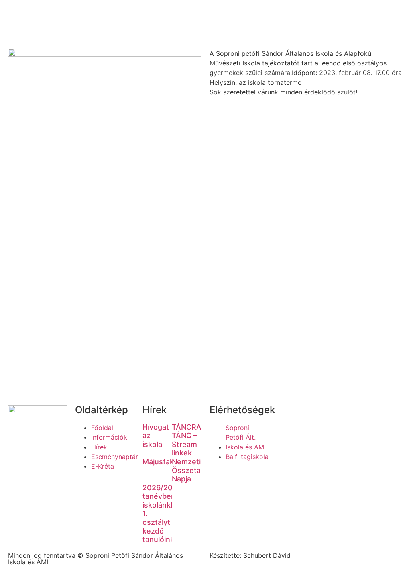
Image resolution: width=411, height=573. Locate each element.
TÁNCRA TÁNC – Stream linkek (186, 440)
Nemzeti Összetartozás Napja (197, 470)
